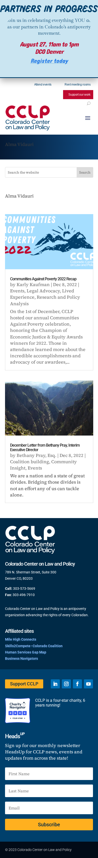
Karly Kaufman (33, 284)
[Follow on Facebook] (77, 683)
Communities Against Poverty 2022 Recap (43, 279)
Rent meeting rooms (78, 84)
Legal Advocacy (43, 291)
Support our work (79, 94)
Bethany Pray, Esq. (36, 455)
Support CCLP (24, 683)
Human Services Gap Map (25, 652)
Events (17, 291)
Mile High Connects (20, 639)
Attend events (43, 84)
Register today (49, 61)
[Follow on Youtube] (88, 683)
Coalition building (29, 461)
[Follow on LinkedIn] (55, 683)
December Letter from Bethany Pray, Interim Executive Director (45, 447)
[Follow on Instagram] (66, 683)
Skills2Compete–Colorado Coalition (34, 646)
